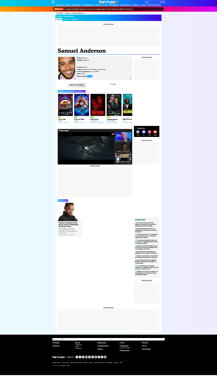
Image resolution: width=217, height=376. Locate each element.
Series (67, 5)
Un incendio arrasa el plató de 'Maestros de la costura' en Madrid (146, 252)
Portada (56, 343)
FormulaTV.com (56, 366)
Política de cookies (88, 362)
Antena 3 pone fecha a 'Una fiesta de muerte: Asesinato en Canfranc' (146, 256)
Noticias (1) (62, 200)
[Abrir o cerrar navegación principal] (53, 2)
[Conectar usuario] (163, 2)
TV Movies (78, 348)
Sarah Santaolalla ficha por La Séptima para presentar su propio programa (146, 230)
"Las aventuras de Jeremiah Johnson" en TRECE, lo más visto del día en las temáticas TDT (146, 267)
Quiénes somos (56, 362)
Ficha (59, 19)
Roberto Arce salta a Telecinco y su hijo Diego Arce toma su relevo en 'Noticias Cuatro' (146, 273)
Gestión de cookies (99, 362)
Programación (88, 5)
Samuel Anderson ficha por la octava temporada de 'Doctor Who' (68, 224)
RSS (121, 362)
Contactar (116, 362)
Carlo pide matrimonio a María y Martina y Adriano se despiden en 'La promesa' (145, 261)
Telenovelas (125, 5)
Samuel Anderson (78, 13)
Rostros (145, 343)
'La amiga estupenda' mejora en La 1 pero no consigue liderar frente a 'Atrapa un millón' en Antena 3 (94, 9)
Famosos (136, 5)
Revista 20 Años (154, 5)
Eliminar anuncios (109, 24)
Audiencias (75, 5)
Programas (114, 5)
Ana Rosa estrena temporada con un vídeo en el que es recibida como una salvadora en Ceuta (146, 247)
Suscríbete (146, 349)
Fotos (105, 5)
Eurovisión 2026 (125, 348)
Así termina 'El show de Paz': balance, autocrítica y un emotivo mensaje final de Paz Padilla (145, 224)
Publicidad (109, 362)
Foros (143, 5)
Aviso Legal (65, 362)
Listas (77, 346)
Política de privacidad (75, 362)
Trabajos (74, 19)
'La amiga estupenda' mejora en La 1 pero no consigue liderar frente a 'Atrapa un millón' (146, 241)
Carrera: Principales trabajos (71, 91)
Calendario (78, 345)
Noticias (59, 5)
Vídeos (98, 5)
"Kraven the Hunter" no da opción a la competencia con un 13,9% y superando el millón (146, 235)
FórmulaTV (60, 13)
